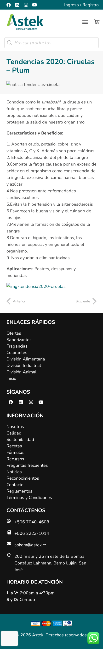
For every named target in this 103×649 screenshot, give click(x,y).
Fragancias (17, 346)
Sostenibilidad (20, 439)
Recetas (14, 446)
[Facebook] (8, 4)
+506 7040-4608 (31, 522)
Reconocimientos (22, 478)
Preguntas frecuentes (27, 465)
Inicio (11, 378)
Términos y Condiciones (29, 497)
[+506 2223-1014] (10, 532)
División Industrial (23, 365)
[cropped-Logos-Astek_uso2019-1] (25, 22)
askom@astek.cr (30, 545)
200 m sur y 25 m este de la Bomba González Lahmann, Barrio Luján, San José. (50, 563)
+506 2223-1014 (31, 533)
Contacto (14, 485)
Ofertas (13, 333)
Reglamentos (19, 491)
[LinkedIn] (17, 4)
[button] (85, 22)
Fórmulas (15, 452)
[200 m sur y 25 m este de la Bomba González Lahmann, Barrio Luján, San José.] (10, 555)
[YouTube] (34, 4)
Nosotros (15, 426)
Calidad (14, 433)
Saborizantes (19, 340)
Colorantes (16, 352)
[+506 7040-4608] (10, 521)
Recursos (15, 459)
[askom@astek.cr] (10, 544)
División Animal (21, 372)
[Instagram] (26, 4)
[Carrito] (97, 22)
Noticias (14, 472)
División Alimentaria (25, 359)
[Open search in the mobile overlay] (51, 42)
